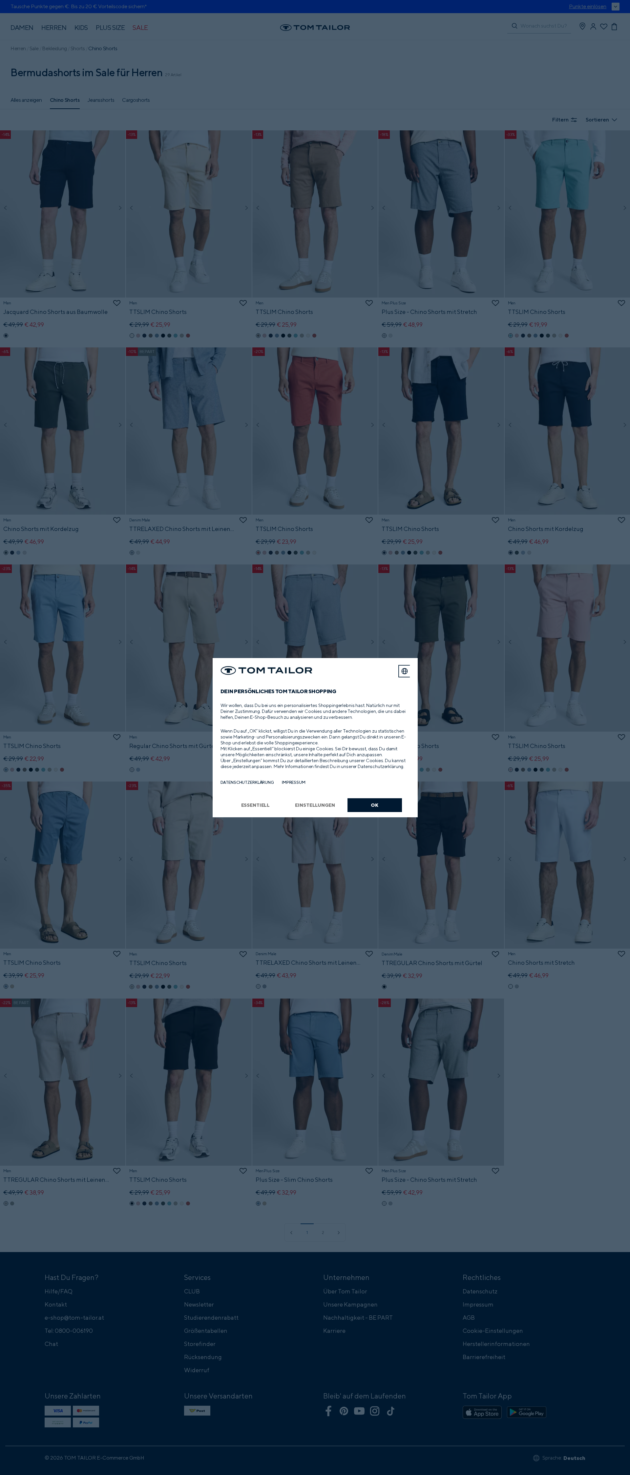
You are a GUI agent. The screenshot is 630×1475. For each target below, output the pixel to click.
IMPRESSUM (293, 782)
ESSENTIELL (255, 805)
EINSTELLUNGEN (315, 805)
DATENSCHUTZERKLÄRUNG (247, 782)
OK (374, 805)
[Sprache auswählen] (404, 671)
